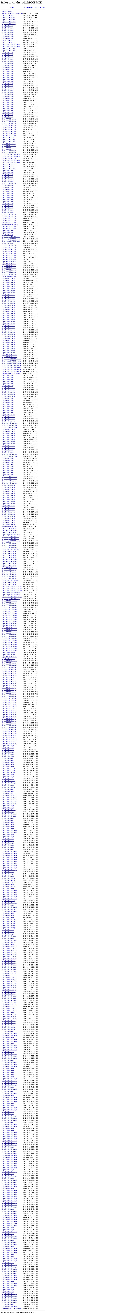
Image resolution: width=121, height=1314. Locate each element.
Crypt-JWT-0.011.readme (9, 603)
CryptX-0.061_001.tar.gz (9, 1045)
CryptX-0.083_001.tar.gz (9, 1258)
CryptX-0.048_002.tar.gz (9, 911)
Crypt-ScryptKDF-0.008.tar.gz (11, 580)
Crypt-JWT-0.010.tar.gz (9, 686)
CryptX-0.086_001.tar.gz (9, 1275)
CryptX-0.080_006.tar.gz (9, 1201)
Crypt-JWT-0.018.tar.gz (9, 702)
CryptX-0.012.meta (7, 466)
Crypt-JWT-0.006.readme (9, 545)
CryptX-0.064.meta (7, 75)
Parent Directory (7, 11)
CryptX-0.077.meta (7, 191)
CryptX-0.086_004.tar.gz (9, 1271)
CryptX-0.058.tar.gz (8, 1188)
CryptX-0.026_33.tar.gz (9, 1016)
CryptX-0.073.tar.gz (8, 1076)
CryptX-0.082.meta (7, 202)
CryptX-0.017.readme (8, 288)
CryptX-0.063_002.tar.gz (9, 1056)
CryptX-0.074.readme (8, 495)
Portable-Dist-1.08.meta (9, 276)
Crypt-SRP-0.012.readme (9, 479)
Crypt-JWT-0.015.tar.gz (9, 692)
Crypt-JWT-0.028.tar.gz (9, 721)
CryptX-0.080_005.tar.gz (9, 1205)
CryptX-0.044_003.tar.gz (9, 863)
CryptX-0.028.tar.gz (8, 805)
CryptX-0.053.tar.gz (8, 1031)
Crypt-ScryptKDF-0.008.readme (11, 365)
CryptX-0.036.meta (7, 90)
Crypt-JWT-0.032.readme (9, 646)
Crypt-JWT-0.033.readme (9, 648)
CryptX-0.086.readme (8, 520)
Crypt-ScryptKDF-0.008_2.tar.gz (12, 588)
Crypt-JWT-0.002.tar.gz (9, 669)
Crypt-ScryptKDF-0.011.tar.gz (11, 599)
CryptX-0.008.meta (7, 460)
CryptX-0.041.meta (7, 100)
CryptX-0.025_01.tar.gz (9, 936)
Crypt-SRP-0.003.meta (9, 15)
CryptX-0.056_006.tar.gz (9, 1190)
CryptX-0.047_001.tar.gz (9, 890)
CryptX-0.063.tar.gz (8, 1052)
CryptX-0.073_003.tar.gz (9, 1101)
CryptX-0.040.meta (7, 98)
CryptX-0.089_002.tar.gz (9, 1294)
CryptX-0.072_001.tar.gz (9, 1079)
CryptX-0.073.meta (7, 181)
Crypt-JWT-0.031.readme (9, 644)
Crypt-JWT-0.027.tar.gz (9, 723)
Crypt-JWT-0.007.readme (9, 561)
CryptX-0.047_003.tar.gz (9, 896)
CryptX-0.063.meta (7, 73)
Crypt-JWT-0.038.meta (9, 266)
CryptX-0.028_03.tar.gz (9, 814)
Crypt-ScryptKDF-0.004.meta (11, 46)
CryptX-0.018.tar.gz (8, 791)
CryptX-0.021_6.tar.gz (8, 923)
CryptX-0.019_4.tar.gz (8, 880)
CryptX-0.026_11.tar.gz (9, 990)
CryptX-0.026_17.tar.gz (9, 1006)
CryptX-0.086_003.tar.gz (9, 1279)
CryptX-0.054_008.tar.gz (9, 1165)
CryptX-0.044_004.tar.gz (9, 868)
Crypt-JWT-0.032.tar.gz (9, 725)
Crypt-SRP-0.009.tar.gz (9, 557)
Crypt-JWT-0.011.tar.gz (9, 688)
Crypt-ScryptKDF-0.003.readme (11, 359)
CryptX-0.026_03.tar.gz (9, 963)
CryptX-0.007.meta (7, 458)
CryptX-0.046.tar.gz (8, 874)
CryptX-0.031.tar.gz (8, 818)
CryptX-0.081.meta (7, 199)
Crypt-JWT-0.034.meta (9, 257)
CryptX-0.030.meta (7, 30)
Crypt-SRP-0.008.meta (9, 24)
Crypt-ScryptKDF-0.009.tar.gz (11, 595)
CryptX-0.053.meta (7, 53)
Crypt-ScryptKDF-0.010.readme (11, 369)
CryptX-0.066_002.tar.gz (9, 1083)
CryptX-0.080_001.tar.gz (9, 1139)
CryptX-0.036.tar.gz (8, 843)
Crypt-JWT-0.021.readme (9, 626)
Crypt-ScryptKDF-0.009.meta (11, 237)
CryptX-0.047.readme (8, 344)
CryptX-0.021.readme (8, 297)
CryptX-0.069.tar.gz (8, 1087)
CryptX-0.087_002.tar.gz (9, 1283)
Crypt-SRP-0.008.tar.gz (9, 555)
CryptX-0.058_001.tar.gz (9, 1207)
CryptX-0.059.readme (8, 429)
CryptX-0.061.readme (8, 433)
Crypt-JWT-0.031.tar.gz (9, 733)
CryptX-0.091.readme (8, 659)
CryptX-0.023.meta (7, 400)
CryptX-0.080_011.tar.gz (9, 1223)
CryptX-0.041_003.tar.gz (9, 830)
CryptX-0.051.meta (7, 86)
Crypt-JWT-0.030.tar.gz (9, 729)
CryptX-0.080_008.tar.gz (9, 1213)
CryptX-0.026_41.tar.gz (9, 1014)
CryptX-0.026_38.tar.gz (9, 1023)
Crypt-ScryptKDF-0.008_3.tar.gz (12, 590)
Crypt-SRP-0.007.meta (9, 22)
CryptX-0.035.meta (7, 88)
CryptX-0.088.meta (7, 230)
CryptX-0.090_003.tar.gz (9, 1302)
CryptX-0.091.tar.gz (8, 1304)
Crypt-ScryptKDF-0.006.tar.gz (11, 537)
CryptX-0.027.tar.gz (8, 1012)
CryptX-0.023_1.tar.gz (8, 1027)
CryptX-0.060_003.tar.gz (9, 1248)
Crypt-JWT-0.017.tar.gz (9, 700)
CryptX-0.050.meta (7, 84)
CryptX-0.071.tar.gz (8, 1072)
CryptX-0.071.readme (8, 489)
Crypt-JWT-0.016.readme (9, 613)
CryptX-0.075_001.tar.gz (9, 1120)
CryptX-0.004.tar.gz (8, 748)
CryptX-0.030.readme (8, 309)
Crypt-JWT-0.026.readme (9, 634)
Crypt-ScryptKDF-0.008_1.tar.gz (12, 586)
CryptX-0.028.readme (8, 305)
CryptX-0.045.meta (7, 108)
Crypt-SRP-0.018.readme (9, 454)
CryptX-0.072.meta (7, 179)
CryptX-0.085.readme (8, 518)
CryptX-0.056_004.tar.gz (9, 1180)
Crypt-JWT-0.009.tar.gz (9, 683)
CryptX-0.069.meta (7, 173)
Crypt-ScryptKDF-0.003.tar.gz (11, 539)
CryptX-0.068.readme (8, 448)
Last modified (28, 7)
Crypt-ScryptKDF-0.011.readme (11, 367)
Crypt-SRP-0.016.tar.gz (9, 566)
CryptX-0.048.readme (8, 346)
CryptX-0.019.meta (7, 386)
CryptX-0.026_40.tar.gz (9, 1000)
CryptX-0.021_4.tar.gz (8, 921)
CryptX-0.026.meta (7, 406)
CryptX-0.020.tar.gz (8, 884)
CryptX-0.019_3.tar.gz (8, 886)
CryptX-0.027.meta (7, 398)
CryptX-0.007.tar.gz (8, 766)
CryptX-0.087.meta (7, 212)
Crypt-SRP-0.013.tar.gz (9, 576)
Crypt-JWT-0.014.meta (9, 148)
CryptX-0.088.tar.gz (8, 1287)
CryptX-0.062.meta (7, 71)
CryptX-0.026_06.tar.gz (9, 969)
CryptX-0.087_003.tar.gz (9, 1285)
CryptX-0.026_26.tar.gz (9, 1004)
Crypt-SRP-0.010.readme (9, 477)
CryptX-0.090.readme (8, 654)
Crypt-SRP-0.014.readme (9, 483)
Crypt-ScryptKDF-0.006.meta (11, 156)
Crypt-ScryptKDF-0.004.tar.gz (11, 541)
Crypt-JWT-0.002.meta (9, 158)
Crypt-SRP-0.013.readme (9, 481)
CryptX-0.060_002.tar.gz (9, 1250)
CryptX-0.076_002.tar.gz (9, 1118)
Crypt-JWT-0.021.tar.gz (9, 708)
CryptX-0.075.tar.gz (8, 1112)
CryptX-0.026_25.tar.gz (9, 979)
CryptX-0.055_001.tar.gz (9, 1172)
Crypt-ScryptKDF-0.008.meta (11, 162)
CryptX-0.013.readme (8, 280)
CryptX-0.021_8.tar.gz (8, 928)
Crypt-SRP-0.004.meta (9, 17)
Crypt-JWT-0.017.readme (9, 615)
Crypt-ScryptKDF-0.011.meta (11, 239)
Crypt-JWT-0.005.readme (9, 543)
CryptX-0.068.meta (7, 170)
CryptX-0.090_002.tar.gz (9, 1300)
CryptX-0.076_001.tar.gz (9, 1110)
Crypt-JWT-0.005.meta (9, 125)
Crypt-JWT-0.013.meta (9, 146)
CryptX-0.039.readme (8, 328)
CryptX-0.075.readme (8, 497)
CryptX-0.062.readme (8, 435)
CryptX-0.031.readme (8, 311)
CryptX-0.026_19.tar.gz (9, 977)
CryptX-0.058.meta (7, 63)
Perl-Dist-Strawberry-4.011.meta (11, 373)
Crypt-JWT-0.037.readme (9, 663)
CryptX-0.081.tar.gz (8, 1227)
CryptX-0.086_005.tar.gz (9, 1273)
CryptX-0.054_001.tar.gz (9, 1151)
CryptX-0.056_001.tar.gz (9, 1186)
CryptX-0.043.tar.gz (8, 845)
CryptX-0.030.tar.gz (8, 808)
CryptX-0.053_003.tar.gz (9, 1041)
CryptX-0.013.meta (7, 468)
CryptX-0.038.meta (7, 94)
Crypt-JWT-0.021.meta (9, 218)
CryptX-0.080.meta (7, 197)
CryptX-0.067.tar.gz (8, 1091)
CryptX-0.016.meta (7, 475)
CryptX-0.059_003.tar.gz (9, 1242)
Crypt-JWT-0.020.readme (9, 623)
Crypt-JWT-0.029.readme (9, 640)
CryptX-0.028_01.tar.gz (9, 810)
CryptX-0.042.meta (7, 102)
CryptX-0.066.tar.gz (8, 1070)
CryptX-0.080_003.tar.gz (9, 1198)
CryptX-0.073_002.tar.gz (9, 1097)
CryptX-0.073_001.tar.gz (9, 1099)
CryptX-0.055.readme (8, 415)
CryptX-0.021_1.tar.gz (8, 901)
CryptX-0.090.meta (7, 235)
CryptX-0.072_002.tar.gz (9, 1093)
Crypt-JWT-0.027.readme (9, 636)
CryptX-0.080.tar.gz (8, 1130)
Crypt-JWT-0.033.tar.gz (9, 731)
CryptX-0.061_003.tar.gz (9, 1047)
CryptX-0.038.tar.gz (8, 837)
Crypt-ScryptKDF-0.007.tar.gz (11, 549)
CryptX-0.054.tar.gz (8, 1037)
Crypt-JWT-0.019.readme (9, 621)
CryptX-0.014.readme (8, 282)
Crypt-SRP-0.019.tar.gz (9, 584)
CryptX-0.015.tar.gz (8, 774)
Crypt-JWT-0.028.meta (9, 245)
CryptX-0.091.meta (7, 243)
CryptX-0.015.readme (8, 284)
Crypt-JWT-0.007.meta (9, 129)
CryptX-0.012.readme (8, 278)
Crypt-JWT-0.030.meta (9, 249)
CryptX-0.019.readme (8, 293)
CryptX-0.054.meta (7, 55)
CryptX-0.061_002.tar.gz (9, 1050)
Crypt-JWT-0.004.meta (9, 123)
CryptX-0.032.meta (7, 34)
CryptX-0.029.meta (7, 28)
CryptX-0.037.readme (8, 324)
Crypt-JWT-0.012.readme (9, 605)
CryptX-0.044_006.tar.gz (9, 870)
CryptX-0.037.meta (7, 92)
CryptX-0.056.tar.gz (8, 1174)
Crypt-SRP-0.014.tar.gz (9, 570)
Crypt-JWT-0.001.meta (9, 119)
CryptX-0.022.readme (8, 348)
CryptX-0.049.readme (8, 388)
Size (36, 7)
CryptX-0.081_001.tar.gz (9, 1221)
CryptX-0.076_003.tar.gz (9, 1116)
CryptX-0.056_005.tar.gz (9, 1176)
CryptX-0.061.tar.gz (8, 1246)
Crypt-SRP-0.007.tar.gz (9, 553)
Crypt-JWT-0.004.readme (9, 547)
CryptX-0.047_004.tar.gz (9, 899)
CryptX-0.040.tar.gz (8, 834)
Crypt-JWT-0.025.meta (9, 270)
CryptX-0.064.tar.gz (8, 1060)
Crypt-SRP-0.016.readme (9, 425)
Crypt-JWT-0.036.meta (9, 261)
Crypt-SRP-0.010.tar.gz (9, 572)
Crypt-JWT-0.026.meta (9, 272)
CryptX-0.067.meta (7, 117)
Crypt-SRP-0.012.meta (9, 137)
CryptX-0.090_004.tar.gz (9, 1306)
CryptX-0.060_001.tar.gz (9, 1244)
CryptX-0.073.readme (8, 493)
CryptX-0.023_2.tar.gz (8, 1029)
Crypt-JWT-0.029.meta (9, 247)
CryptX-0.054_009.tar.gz (9, 1167)
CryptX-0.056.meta (7, 59)
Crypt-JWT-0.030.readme (9, 642)
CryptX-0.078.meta (7, 193)
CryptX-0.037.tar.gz (8, 839)
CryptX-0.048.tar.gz (8, 905)
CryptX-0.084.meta (7, 206)
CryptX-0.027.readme (8, 303)
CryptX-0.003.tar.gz (8, 750)
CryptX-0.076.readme (8, 499)
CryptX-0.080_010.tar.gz (9, 1219)
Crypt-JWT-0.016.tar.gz (9, 694)
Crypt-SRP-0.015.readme (9, 423)
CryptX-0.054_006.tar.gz (9, 1161)
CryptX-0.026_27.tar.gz (9, 954)
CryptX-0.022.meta (7, 408)
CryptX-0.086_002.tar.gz (9, 1277)
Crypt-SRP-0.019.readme (9, 456)
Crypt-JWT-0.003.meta (9, 121)
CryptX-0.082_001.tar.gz (9, 1232)
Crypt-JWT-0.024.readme (9, 630)
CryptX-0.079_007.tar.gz (9, 1132)
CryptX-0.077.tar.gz (8, 1114)
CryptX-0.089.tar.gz (8, 1289)
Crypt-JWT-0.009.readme (9, 559)
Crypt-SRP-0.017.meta (9, 168)
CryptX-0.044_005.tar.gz (9, 865)
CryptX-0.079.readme (8, 506)
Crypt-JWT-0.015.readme (9, 611)
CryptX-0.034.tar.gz (8, 826)
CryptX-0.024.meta (7, 410)
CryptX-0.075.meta (7, 187)
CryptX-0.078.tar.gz (8, 1128)
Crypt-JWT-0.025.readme (9, 632)
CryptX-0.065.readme (8, 441)
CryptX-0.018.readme (8, 290)
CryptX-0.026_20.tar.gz (9, 967)
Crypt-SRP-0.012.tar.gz (9, 574)
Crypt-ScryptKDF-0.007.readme (11, 363)
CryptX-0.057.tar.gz (8, 1178)
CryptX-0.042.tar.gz (8, 828)
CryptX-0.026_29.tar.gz (9, 950)
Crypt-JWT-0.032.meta (9, 253)
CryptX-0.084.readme (8, 516)
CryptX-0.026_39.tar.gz (9, 998)
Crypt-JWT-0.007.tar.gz (9, 679)
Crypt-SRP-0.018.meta (9, 164)
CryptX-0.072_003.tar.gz (9, 1089)
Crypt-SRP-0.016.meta (9, 51)
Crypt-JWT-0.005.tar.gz (9, 675)
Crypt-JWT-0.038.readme (9, 665)
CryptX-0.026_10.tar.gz (9, 1008)
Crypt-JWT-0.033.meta (9, 255)
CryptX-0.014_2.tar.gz (8, 772)
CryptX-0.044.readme (8, 338)
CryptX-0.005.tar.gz (8, 762)
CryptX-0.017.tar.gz (8, 785)
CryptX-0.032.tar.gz (8, 820)
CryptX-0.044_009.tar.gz (9, 855)
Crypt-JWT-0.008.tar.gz (9, 681)
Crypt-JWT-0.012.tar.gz (9, 690)
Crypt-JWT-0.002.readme (9, 357)
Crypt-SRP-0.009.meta (9, 42)
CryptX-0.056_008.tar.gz (9, 1194)
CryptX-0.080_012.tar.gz (9, 1225)
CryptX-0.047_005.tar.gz (9, 894)
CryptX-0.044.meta (7, 106)
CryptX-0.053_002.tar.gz (9, 1039)
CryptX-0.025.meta (7, 412)
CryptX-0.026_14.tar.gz (9, 1019)
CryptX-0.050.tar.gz (8, 915)
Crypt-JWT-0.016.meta (9, 152)
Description (41, 7)
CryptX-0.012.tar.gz (8, 758)
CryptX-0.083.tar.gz (8, 1234)
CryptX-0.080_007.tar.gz (9, 1215)
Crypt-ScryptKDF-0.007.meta (11, 160)
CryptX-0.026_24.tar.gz (9, 981)
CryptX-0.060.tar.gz (8, 1240)
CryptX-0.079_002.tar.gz (9, 1134)
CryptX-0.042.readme (8, 334)
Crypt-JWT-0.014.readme (9, 609)
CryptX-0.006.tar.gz (8, 764)
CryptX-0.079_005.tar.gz (9, 1143)
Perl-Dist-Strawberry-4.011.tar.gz (12, 1308)
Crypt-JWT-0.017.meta (9, 226)
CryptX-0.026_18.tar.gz (9, 948)
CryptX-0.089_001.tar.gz (9, 1296)
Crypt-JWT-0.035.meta (9, 259)
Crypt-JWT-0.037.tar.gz (9, 741)
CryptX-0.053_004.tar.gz (9, 1035)
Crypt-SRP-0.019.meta (9, 166)
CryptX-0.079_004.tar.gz (9, 1145)
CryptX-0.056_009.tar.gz (9, 1196)
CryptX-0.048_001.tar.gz (9, 907)
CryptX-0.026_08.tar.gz (9, 983)
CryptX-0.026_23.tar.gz (9, 971)
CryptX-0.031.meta (7, 32)
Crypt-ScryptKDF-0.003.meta (11, 44)
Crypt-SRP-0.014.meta (9, 142)
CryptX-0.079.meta (7, 195)
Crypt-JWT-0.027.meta (9, 274)
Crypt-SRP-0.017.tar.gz (9, 578)
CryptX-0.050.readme (8, 390)
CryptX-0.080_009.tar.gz (9, 1217)
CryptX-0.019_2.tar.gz (8, 882)
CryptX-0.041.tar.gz (8, 849)
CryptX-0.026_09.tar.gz (9, 961)
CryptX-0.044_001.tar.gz (9, 861)
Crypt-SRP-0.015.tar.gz (9, 563)
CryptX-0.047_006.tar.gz (9, 903)
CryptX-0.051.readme (8, 392)
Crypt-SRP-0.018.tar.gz (9, 582)
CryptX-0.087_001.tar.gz (9, 1269)
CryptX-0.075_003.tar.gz (9, 1124)
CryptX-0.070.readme (8, 487)
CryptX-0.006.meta (7, 452)
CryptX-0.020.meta (7, 379)
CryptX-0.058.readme (8, 419)
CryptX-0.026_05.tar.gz (9, 946)
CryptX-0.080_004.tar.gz (9, 1203)
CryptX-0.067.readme (8, 446)
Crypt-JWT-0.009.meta (9, 133)
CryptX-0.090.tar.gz (8, 1292)
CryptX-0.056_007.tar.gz (9, 1192)
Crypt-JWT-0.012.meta (9, 183)
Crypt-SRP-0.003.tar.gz (9, 528)
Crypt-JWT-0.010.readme (9, 601)
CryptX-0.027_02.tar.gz (9, 799)
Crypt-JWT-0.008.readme (9, 568)
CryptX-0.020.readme (8, 295)
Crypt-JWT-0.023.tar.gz (9, 712)
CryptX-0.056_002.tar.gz (9, 1182)
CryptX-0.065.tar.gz (8, 1068)
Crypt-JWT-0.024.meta (9, 268)
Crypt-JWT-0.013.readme (9, 607)
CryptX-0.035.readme (8, 319)
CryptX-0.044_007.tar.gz (9, 853)
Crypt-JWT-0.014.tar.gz (9, 698)
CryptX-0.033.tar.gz (8, 822)
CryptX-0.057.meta (7, 61)
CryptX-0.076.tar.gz (8, 1122)
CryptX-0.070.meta (7, 175)
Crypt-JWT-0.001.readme (9, 355)
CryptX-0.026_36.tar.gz (9, 1025)
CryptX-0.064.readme (8, 439)
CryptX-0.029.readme (8, 307)
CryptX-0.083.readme (8, 514)
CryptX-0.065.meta (7, 77)
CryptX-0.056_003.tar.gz (9, 1184)
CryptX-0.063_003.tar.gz (9, 1062)
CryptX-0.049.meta (7, 82)
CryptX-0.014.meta (7, 470)
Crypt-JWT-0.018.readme (9, 617)
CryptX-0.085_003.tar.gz (9, 1267)
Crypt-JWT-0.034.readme (9, 650)
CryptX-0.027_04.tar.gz (9, 795)
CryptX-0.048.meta (7, 115)
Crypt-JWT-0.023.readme (9, 628)
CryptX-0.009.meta (7, 462)
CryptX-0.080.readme (8, 508)
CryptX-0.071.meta (7, 177)
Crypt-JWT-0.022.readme (9, 619)
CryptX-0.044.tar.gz (8, 847)
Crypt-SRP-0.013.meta (9, 139)
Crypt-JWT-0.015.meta (9, 150)
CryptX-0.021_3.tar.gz (8, 909)
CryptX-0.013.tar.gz (8, 760)
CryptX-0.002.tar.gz (8, 746)
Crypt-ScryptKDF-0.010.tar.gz (11, 592)
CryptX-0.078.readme (8, 504)
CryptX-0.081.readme (8, 510)
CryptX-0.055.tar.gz (8, 1170)
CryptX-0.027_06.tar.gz (9, 803)
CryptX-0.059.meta (7, 65)
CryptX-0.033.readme (8, 315)
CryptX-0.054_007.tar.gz (9, 1163)
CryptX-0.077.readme (8, 501)
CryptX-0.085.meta (7, 208)
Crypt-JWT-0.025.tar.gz (9, 717)
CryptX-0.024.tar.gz (8, 934)
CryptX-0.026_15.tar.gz (9, 992)
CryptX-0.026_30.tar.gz (9, 940)
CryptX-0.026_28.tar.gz (9, 973)
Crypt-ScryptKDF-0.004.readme (11, 361)
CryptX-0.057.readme (8, 417)
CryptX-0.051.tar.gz (8, 917)
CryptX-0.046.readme (8, 342)
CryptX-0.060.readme (8, 431)
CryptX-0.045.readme (8, 340)
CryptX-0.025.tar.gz (8, 938)
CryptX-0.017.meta (7, 377)
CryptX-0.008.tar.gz (8, 752)
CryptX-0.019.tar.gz (8, 789)
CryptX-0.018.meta (7, 384)
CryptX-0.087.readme (8, 522)
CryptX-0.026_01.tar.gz (9, 959)
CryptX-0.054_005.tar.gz (9, 1159)
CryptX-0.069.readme (8, 485)
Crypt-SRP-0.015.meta (9, 48)
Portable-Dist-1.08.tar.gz (9, 526)
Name (12, 7)
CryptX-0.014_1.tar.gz (8, 770)
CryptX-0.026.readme (8, 301)
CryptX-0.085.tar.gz (8, 1254)
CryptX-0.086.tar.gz (8, 1263)
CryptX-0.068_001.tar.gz (9, 1081)
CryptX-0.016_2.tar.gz (8, 783)
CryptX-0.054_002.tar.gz (9, 1153)
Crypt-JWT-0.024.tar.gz (9, 714)
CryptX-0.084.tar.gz (8, 1256)
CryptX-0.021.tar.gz (8, 888)
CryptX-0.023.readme (8, 299)
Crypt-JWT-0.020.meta (9, 216)
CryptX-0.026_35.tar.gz (9, 985)
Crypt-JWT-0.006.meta (9, 127)
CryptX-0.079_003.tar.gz (9, 1136)
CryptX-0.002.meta (7, 375)
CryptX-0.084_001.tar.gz (9, 1252)
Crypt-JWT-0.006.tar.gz (9, 677)
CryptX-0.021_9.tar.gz (8, 942)
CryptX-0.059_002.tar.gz (9, 1236)
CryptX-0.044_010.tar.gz (9, 859)
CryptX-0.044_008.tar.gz (9, 857)
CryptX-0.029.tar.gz (8, 812)
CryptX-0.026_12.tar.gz (9, 1010)
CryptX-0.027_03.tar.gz (9, 793)
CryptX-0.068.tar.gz (8, 1105)
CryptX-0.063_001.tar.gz (9, 1058)
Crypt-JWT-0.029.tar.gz (9, 727)
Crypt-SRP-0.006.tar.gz (9, 551)
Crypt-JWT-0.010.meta (9, 135)
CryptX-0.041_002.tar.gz (9, 832)
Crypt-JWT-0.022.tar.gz (9, 710)
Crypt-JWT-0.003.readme (9, 530)
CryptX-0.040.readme (8, 330)
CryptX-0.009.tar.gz (8, 754)
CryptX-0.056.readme (8, 421)
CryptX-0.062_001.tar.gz (9, 1054)
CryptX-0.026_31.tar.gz (9, 996)
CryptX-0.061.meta (7, 69)
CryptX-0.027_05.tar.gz (9, 801)
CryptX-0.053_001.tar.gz (9, 1033)
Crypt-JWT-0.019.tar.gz (9, 704)
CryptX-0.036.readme (8, 321)
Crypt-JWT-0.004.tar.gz (9, 673)
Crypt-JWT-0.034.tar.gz (9, 735)
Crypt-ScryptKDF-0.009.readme (11, 371)
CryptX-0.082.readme (8, 512)
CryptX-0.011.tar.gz (8, 756)
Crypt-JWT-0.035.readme (9, 657)
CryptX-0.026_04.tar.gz (9, 988)
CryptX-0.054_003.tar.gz (9, 1157)
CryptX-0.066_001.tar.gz (9, 1085)
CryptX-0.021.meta (7, 381)
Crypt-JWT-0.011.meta (9, 144)
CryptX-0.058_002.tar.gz (9, 1211)
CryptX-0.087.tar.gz (8, 1281)
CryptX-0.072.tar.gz (8, 1074)
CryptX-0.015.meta (7, 472)
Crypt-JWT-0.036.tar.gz (9, 739)
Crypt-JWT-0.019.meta (9, 214)
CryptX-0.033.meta (7, 36)
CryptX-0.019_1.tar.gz (8, 878)
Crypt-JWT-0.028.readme (9, 638)
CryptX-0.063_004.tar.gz (9, 1066)
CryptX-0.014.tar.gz (8, 777)
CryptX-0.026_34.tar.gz (9, 1021)
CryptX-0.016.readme (8, 286)
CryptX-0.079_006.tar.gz (9, 1141)
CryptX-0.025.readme (8, 353)
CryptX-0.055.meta (7, 57)
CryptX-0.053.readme (8, 394)
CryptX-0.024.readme (8, 350)
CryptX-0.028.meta (7, 26)
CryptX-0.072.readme (8, 491)
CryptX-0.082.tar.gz (8, 1230)
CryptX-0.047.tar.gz (8, 876)
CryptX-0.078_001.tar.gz (9, 1149)
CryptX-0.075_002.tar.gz (9, 1126)
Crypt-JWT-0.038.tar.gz (9, 743)
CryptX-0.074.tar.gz (8, 1095)
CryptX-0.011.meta (7, 464)
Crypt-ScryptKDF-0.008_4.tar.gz (12, 597)
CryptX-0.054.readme (8, 396)
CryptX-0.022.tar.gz (8, 944)
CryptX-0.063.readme (8, 437)
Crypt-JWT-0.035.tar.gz (9, 737)
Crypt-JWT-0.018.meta (9, 228)
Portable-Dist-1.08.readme (9, 224)
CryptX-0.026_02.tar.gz (9, 952)
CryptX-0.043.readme (8, 336)
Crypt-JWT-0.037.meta (9, 264)
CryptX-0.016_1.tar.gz (8, 781)
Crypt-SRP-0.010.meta (9, 40)
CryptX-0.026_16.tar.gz (9, 956)
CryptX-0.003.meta (7, 404)
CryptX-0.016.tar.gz (8, 779)
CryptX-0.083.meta (7, 204)
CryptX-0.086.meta (7, 210)
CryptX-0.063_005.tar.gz (9, 1064)
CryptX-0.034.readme (8, 317)
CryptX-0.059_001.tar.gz (9, 1238)
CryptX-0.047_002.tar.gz (9, 892)
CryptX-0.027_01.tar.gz (9, 797)
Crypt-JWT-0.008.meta (9, 131)
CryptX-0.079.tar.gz (8, 1147)
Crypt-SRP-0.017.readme (9, 427)
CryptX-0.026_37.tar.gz (9, 965)
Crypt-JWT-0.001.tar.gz (9, 667)
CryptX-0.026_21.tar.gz (9, 1002)
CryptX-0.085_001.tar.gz (9, 1261)
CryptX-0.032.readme (8, 313)
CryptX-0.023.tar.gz (8, 930)
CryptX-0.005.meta (7, 450)
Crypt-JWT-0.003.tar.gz (9, 671)
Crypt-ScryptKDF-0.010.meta (11, 241)
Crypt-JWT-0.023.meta (9, 222)
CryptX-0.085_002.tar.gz (9, 1265)
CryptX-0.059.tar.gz (8, 1209)
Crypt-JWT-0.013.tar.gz (9, 696)
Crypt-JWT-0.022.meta (9, 220)
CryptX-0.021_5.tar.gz (8, 919)
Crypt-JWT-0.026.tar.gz (9, 719)
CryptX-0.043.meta (7, 104)
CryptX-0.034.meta (7, 38)
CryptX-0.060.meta (7, 67)
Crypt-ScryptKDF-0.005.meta (11, 154)
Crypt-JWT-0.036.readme (9, 661)
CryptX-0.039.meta (7, 96)
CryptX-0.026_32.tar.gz (9, 994)
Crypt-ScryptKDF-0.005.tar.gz (11, 535)
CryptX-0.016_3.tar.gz (8, 787)
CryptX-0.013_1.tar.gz (8, 768)
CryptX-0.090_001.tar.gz (9, 1298)
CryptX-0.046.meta (7, 111)
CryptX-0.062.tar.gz (8, 1043)
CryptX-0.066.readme (8, 444)
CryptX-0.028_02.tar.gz (9, 816)
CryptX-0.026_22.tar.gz (9, 975)
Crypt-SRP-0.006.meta (9, 19)
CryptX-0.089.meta (7, 233)
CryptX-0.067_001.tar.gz (9, 1107)
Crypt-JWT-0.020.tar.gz (9, 706)
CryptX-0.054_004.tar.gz (9, 1155)
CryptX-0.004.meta (7, 402)
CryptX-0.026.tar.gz (8, 932)
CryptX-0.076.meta (7, 189)
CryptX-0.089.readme (8, 652)
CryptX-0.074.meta (7, 185)
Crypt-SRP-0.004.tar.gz (9, 532)
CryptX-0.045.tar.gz (8, 872)
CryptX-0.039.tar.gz (8, 841)
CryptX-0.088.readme (8, 524)
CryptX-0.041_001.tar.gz (9, 851)
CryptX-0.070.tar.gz (8, 1103)
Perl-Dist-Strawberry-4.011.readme (12, 13)
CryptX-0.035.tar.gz (8, 824)
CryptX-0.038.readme (8, 326)
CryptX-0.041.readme (8, 332)
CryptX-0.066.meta (7, 79)
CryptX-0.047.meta (7, 113)
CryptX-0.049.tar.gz (8, 913)
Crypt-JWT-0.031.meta (9, 251)
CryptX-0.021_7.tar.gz (8, 925)
